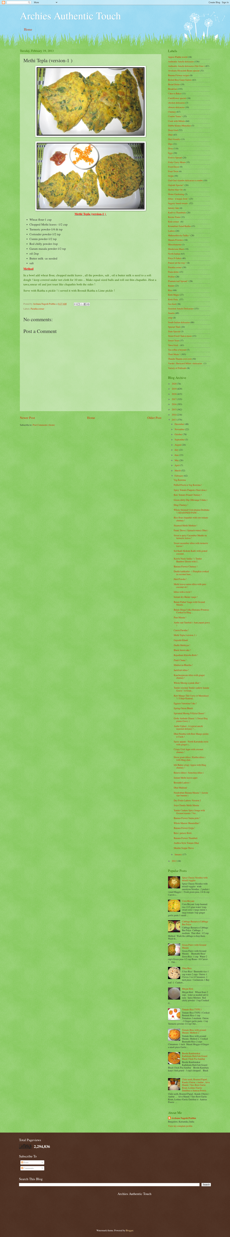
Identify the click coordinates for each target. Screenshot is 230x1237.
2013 (174, 419)
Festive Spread (175, 157)
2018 (174, 394)
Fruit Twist (173, 171)
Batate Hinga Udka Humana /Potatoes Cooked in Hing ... (191, 611)
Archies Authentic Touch (70, 15)
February (179, 475)
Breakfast (172, 88)
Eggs (170, 153)
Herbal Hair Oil (175, 189)
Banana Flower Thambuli (186, 838)
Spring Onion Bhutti (183, 708)
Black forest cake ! (182, 650)
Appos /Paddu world (177, 57)
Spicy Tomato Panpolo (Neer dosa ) (190, 490)
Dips (170, 143)
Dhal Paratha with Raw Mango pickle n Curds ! (191, 735)
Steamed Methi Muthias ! (185, 525)
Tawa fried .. (173, 345)
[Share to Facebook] (85, 304)
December (180, 424)
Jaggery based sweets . (178, 203)
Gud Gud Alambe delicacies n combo (185, 180)
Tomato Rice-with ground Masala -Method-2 (194, 1031)
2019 (174, 388)
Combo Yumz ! (175, 116)
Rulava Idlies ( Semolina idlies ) (189, 772)
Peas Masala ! (180, 617)
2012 (174, 861)
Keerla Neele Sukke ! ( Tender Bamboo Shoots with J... (188, 560)
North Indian (174, 253)
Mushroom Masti (176, 249)
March (178, 470)
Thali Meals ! (174, 354)
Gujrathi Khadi (181, 640)
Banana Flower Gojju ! (184, 828)
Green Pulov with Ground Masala (194, 946)
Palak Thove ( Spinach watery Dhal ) (191, 530)
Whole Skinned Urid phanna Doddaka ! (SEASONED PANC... (191, 511)
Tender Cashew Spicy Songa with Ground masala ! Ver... (189, 812)
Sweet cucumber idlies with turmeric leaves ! (191, 544)
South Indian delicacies (179, 322)
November (180, 429)
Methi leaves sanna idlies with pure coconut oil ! (190, 586)
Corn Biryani (188, 901)
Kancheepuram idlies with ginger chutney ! (189, 676)
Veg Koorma (180, 479)
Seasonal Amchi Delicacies (180, 308)
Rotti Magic (173, 294)
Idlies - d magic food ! (178, 198)
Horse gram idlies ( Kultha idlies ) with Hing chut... (189, 759)
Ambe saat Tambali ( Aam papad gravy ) (192, 624)
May (177, 460)
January (178, 854)
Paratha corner (37, 308)
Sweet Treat (173, 340)
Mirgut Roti (187, 988)
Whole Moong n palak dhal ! (187, 682)
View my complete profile (180, 1126)
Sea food (172, 304)
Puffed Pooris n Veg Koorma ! (188, 484)
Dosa (170, 148)
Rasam (171, 285)
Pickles (171, 276)
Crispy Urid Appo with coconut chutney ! (188, 751)
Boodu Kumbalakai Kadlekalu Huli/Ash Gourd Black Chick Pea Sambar (194, 1056)
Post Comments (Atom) (44, 424)
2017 (174, 399)
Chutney (172, 111)
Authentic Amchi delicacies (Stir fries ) (186, 66)
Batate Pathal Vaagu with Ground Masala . (189, 603)
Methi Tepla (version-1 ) (185, 635)
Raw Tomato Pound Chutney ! (188, 494)
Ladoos (171, 230)
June (177, 455)
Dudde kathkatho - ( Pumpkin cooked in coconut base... (191, 573)
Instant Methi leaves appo (186, 777)
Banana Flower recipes (178, 75)
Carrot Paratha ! (181, 630)
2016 (174, 404)
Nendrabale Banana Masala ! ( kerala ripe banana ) (191, 794)
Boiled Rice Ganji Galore (180, 79)
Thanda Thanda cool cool (179, 358)
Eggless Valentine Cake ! (185, 703)
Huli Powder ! (180, 579)
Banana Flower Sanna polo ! (187, 818)
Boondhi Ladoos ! (182, 782)
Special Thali (174, 326)
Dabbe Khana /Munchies (179, 125)
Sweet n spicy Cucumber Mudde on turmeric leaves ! (190, 537)
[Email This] (75, 304)
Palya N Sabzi (174, 258)
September (180, 439)
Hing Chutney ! (181, 505)
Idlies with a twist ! (183, 591)
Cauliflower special (177, 98)
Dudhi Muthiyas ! (182, 645)
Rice (170, 290)
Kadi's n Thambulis (177, 212)
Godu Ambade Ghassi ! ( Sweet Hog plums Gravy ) (191, 720)
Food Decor (173, 166)
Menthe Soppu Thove (184, 848)
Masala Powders (175, 239)
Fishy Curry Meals (176, 162)
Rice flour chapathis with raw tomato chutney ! (191, 519)
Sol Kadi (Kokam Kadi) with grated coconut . (190, 552)
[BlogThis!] (78, 304)
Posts (25, 1162)
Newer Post (27, 418)
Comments (28, 1168)
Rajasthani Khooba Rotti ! (186, 655)
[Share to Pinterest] (88, 304)
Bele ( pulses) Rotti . (183, 833)
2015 (174, 409)
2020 (174, 383)
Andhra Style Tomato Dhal (186, 843)
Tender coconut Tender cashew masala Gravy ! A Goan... (191, 689)
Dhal (170, 134)
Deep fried (173, 130)
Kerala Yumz (174, 217)
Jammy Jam (173, 208)
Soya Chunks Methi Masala (186, 805)
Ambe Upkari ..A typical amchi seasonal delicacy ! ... (188, 727)
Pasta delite (173, 271)
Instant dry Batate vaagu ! (186, 596)
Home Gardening (176, 194)
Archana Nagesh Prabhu (183, 1118)
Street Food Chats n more (180, 336)
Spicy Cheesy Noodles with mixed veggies (195, 879)
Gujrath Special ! (176, 185)
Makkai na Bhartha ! (183, 665)
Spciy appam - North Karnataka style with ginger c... (191, 743)
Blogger (129, 1230)
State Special (174, 331)
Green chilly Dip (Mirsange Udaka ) (190, 499)
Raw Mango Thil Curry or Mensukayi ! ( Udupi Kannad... (191, 697)
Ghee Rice (187, 968)
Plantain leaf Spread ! (178, 281)
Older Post (154, 418)
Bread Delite (174, 84)
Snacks (171, 313)
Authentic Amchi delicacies (181, 61)
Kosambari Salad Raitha (179, 226)
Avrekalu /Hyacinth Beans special (183, 70)
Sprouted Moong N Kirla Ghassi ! (189, 713)
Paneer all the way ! (177, 262)
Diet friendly (174, 139)
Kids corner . (174, 221)
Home (28, 29)
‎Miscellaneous (174, 244)
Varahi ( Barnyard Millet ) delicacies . (185, 363)
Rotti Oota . (173, 299)
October (179, 434)
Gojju (170, 175)
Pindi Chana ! (180, 660)
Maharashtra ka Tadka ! (179, 235)
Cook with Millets (176, 121)
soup (170, 317)
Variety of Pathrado (177, 368)
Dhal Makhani (180, 787)
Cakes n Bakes (174, 93)
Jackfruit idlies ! (181, 670)
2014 (174, 414)
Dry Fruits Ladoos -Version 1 (187, 800)
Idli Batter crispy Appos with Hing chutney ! (190, 766)
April (177, 465)
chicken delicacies (176, 102)
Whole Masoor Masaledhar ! (187, 823)
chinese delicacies (176, 107)
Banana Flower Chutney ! (186, 566)
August (178, 444)
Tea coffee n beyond (177, 349)
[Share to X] (82, 304)
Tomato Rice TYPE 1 (192, 1009)
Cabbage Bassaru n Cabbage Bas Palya (195, 923)
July (177, 449)
